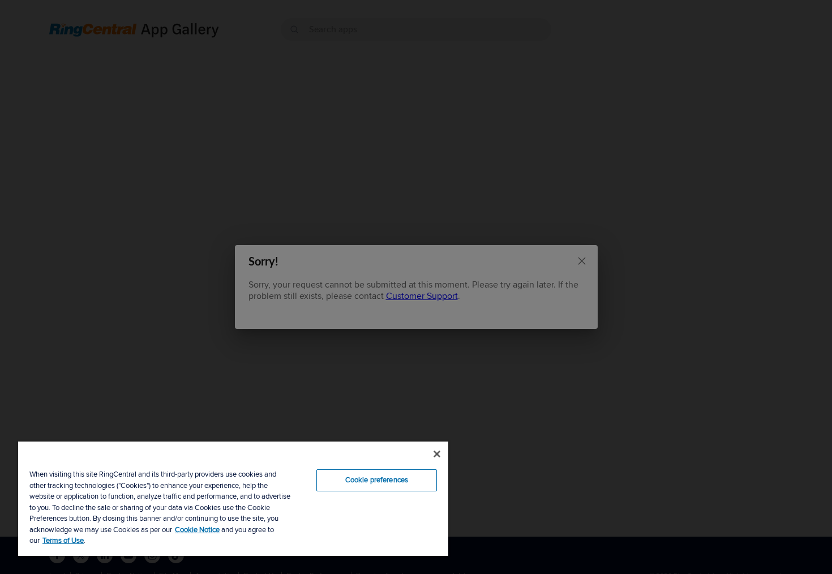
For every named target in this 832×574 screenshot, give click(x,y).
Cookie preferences (376, 480)
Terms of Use (63, 540)
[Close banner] (437, 454)
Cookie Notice (197, 529)
